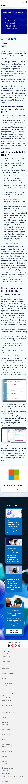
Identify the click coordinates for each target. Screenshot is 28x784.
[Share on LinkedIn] (15, 39)
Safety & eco (10, 779)
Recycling (15, 779)
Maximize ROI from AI (6, 688)
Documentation (5, 724)
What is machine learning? (7, 751)
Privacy (15, 776)
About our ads (21, 779)
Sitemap (3, 776)
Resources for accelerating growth (9, 697)
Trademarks (4, 779)
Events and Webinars (6, 734)
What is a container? (6, 761)
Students (3, 731)
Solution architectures (6, 700)
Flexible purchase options (7, 683)
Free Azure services (6, 680)
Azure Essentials (5, 666)
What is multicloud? (6, 748)
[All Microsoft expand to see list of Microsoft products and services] (1, 1)
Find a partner (5, 717)
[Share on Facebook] (9, 39)
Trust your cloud (5, 663)
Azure (3, 5)
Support (3, 702)
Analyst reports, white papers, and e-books (10, 736)
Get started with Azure (6, 656)
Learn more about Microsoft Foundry (14, 631)
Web (3, 46)
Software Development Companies (9, 712)
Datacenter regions (6, 661)
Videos (3, 739)
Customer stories (5, 668)
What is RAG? (4, 763)
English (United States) (8, 768)
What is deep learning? (6, 753)
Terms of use (20, 776)
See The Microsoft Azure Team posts (11, 489)
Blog (3, 726)
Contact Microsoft (9, 776)
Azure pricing (4, 678)
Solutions (4, 695)
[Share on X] (12, 39)
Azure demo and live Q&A (7, 705)
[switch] (26, 2)
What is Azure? (5, 653)
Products (4, 675)
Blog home (8, 12)
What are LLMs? (5, 758)
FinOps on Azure (5, 685)
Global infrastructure (6, 658)
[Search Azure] (4, 2)
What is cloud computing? (7, 746)
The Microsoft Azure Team (11, 28)
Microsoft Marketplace (6, 714)
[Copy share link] (6, 39)
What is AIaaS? (5, 756)
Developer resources (6, 729)
